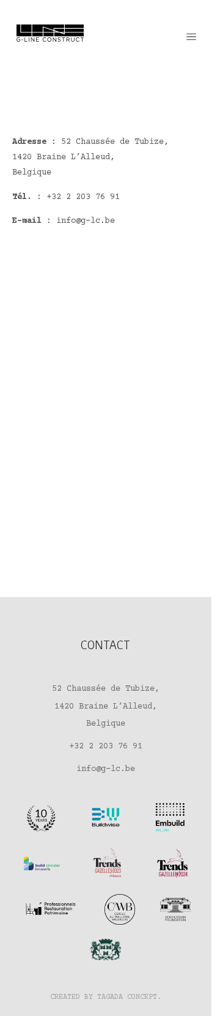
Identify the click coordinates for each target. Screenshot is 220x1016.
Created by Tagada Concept (103, 997)
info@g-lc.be (85, 221)
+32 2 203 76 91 (83, 197)
